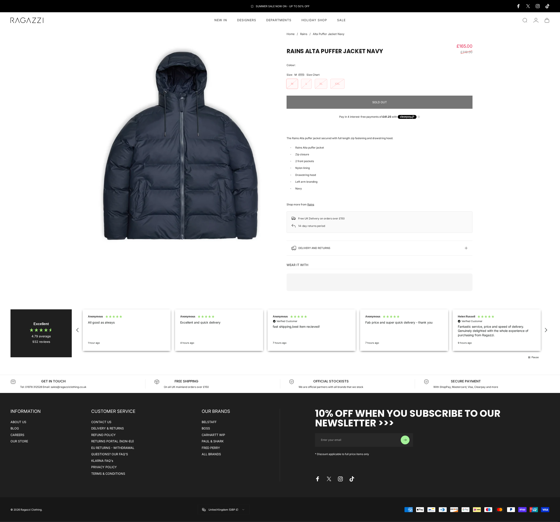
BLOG (14, 428)
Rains (303, 34)
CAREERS (17, 435)
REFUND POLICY (103, 435)
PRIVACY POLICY (104, 467)
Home (291, 34)
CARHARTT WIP (213, 435)
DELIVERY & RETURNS (107, 428)
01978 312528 (34, 387)
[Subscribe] (405, 440)
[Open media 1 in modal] (180, 147)
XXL (337, 83)
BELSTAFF (209, 422)
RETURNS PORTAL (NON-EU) (112, 441)
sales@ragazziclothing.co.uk (68, 387)
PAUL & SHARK (213, 441)
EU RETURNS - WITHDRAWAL (112, 448)
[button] (77, 330)
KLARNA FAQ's (102, 460)
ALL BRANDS (211, 454)
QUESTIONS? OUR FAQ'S (109, 454)
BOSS (206, 428)
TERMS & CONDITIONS (108, 473)
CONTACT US (101, 422)
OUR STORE (19, 441)
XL (321, 83)
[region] (312, 330)
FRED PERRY (211, 448)
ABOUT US (18, 422)
